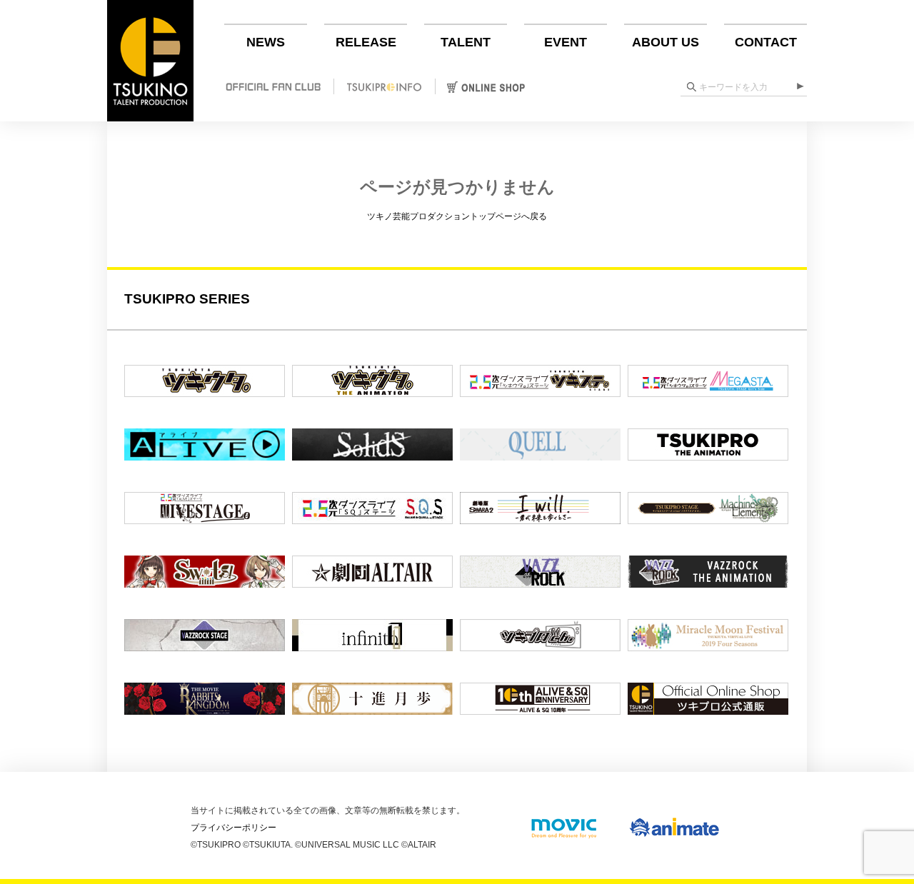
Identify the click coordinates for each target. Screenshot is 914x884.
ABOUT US (665, 42)
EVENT (565, 42)
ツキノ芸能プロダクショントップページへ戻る (457, 216)
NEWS (265, 42)
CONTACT (766, 42)
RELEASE (366, 42)
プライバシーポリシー (233, 828)
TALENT (466, 42)
